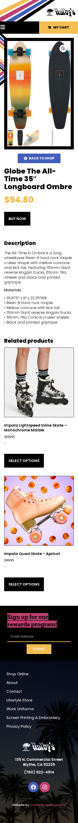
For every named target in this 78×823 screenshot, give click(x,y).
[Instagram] (45, 787)
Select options (24, 460)
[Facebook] (33, 787)
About (12, 682)
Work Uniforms (20, 708)
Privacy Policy (18, 726)
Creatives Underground (48, 805)
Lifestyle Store (19, 700)
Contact (14, 691)
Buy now (17, 218)
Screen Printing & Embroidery (33, 717)
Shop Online (17, 674)
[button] (8, 27)
